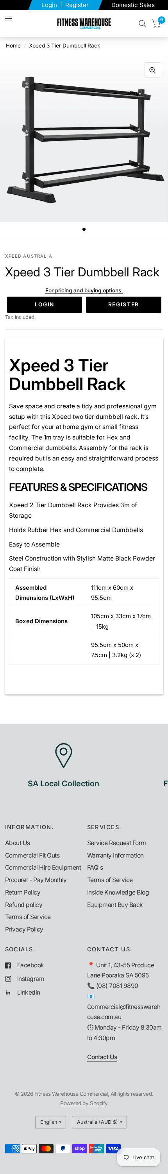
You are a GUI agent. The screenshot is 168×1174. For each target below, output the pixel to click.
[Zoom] (152, 70)
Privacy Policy (24, 929)
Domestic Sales (133, 5)
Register (77, 5)
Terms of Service (28, 917)
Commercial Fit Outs (32, 855)
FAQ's (95, 867)
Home (13, 45)
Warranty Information (115, 855)
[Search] (142, 23)
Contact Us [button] (102, 1057)
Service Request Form (116, 843)
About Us (17, 843)
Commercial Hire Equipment (43, 867)
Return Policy (23, 892)
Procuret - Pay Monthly (36, 880)
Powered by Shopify (83, 1103)
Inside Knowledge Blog (118, 892)
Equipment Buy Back (115, 905)
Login (50, 5)
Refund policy (24, 905)
